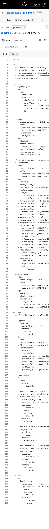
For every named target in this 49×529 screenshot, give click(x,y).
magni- (9, 40)
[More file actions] (46, 54)
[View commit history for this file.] (45, 40)
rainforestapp (13, 12)
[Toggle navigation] (4, 4)
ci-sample (29, 12)
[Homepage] (24, 4)
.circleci (18, 32)
